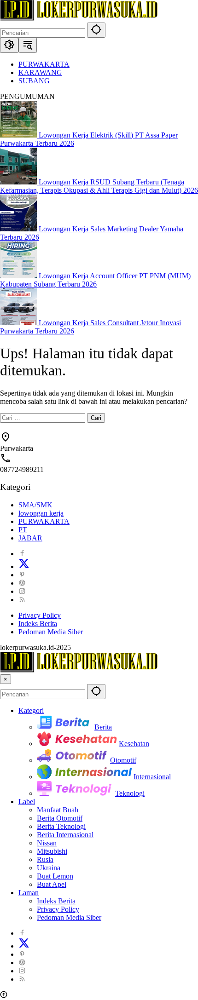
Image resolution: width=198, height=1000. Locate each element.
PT (22, 530)
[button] (96, 30)
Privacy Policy (39, 615)
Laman (28, 893)
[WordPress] (22, 583)
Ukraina (48, 868)
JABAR (30, 538)
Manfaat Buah (57, 810)
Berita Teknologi (61, 826)
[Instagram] (22, 591)
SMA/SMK (35, 505)
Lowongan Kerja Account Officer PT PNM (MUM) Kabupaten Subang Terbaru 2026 (95, 280)
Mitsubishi (52, 851)
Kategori (31, 710)
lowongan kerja (41, 513)
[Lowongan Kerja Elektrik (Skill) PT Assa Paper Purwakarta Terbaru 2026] (19, 135)
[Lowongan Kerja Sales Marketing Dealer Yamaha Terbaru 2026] (19, 229)
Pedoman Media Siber (50, 632)
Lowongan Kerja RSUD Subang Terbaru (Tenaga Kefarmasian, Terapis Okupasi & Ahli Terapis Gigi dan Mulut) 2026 (99, 186)
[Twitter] (23, 566)
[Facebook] (22, 553)
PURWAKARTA (44, 521)
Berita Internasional (65, 835)
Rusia (45, 859)
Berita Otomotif (59, 818)
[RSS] (22, 599)
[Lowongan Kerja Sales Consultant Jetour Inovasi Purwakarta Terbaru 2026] (19, 323)
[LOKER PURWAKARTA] (78, 18)
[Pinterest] (22, 575)
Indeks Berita (37, 623)
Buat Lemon (55, 876)
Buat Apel (51, 884)
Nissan (47, 843)
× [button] (5, 679)
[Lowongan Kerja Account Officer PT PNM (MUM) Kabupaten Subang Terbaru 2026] (19, 276)
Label (26, 801)
